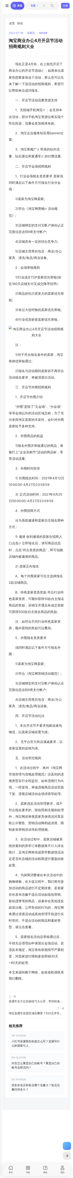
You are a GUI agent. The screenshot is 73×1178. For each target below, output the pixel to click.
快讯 (20, 23)
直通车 (36, 156)
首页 (12, 23)
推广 (33, 149)
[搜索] (52, 5)
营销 (41, 209)
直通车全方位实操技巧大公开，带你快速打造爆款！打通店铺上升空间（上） (36, 1001)
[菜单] (7, 5)
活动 (38, 70)
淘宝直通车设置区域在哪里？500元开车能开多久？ (36, 1013)
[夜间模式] (67, 1156)
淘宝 (39, 110)
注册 (65, 5)
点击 (15, 543)
